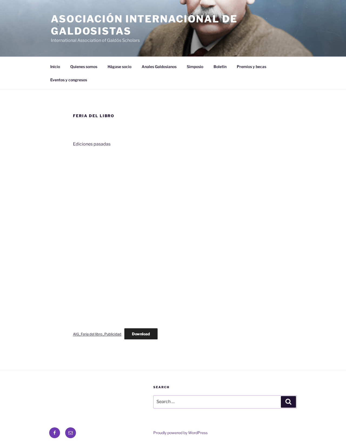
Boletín (220, 66)
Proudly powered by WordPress (180, 432)
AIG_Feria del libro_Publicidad (97, 334)
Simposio (195, 66)
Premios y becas (251, 66)
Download (141, 334)
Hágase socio (119, 66)
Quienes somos (83, 66)
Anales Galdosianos (159, 66)
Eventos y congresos (68, 79)
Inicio (55, 66)
